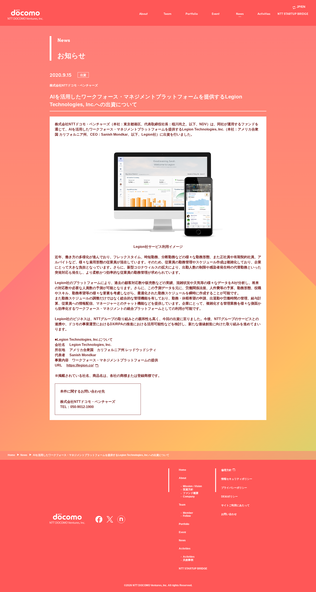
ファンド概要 (190, 493)
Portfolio (192, 13)
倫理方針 (226, 470)
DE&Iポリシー (229, 496)
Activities (264, 13)
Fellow (187, 515)
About (143, 13)
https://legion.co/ (80, 365)
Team (167, 13)
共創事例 (188, 559)
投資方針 (188, 489)
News (240, 13)
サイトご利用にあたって (235, 505)
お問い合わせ (229, 514)
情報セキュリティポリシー (236, 478)
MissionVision (192, 486)
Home (182, 469)
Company (189, 496)
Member (188, 512)
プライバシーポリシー (234, 487)
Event (215, 13)
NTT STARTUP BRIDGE (293, 13)
